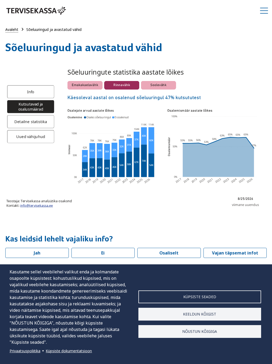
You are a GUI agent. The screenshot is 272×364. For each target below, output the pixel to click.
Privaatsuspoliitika (25, 350)
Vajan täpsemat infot (235, 253)
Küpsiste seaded (199, 296)
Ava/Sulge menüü (264, 11)
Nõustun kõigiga (199, 331)
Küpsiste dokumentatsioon (69, 350)
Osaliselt (168, 253)
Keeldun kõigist (199, 314)
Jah (37, 253)
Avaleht (11, 29)
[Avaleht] (36, 10)
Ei (103, 253)
